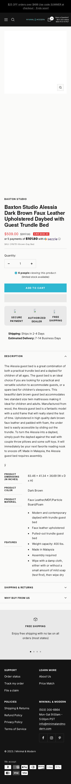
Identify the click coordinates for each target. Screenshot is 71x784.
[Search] (13, 19)
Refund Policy (13, 715)
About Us (45, 676)
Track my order (14, 683)
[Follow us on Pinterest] (60, 738)
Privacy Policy (13, 722)
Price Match (46, 683)
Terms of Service (15, 729)
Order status (12, 676)
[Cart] (49, 19)
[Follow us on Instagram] (51, 738)
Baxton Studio (15, 199)
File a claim (11, 690)
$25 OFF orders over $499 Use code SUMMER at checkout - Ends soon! (36, 6)
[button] (35, 239)
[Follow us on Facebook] (43, 738)
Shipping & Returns (18, 587)
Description (13, 356)
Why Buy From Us (17, 597)
